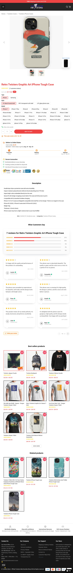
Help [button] (70, 570)
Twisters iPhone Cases (26, 14)
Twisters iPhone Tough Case (34, 480)
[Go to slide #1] (32, 73)
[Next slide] (69, 42)
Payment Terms (43, 547)
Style (2, 100)
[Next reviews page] (67, 333)
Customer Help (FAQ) (44, 554)
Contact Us (42, 552)
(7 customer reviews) (15, 88)
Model (3, 106)
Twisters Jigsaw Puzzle (10, 373)
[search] (67, 7)
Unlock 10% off (3, 565)
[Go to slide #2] (41, 73)
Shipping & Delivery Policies (46, 544)
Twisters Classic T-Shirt (10, 435)
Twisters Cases (12, 14)
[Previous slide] (4, 42)
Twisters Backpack (31, 373)
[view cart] (70, 7)
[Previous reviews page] (59, 333)
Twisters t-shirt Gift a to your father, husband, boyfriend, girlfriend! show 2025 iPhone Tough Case (14, 481)
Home (3, 14)
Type (2, 95)
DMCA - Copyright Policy (27, 552)
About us (23, 544)
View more (36, 446)
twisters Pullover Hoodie (55, 373)
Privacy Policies (25, 549)
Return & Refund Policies (45, 549)
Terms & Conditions (26, 547)
